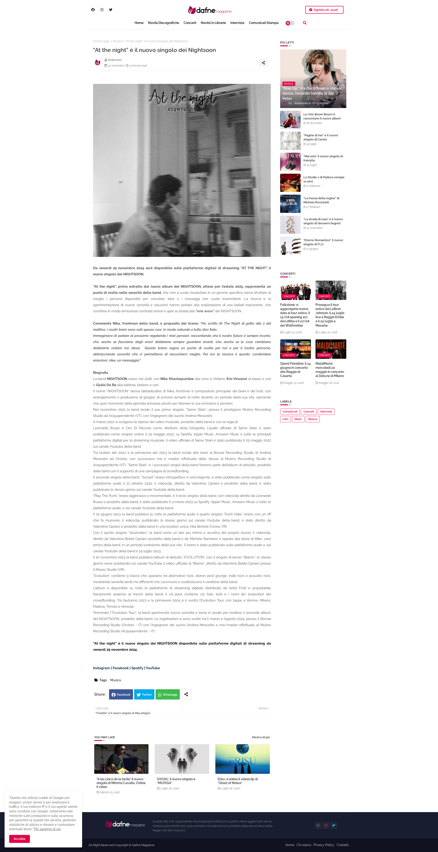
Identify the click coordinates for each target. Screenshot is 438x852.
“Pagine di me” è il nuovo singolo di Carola (320, 137)
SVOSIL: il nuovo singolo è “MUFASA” (176, 781)
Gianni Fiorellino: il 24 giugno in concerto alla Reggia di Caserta (295, 370)
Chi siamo (304, 845)
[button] (304, 22)
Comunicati (290, 411)
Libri (285, 419)
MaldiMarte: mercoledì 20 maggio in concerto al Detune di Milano (329, 370)
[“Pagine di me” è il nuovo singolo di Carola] (290, 141)
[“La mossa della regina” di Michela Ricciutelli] (290, 204)
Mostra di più (261, 737)
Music (298, 419)
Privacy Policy (323, 845)
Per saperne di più (47, 829)
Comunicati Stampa (264, 23)
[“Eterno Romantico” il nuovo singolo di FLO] (290, 246)
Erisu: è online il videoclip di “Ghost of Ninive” (238, 781)
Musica (117, 41)
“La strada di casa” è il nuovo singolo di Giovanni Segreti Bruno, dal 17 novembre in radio (323, 225)
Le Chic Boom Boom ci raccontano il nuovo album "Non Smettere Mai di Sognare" (322, 121)
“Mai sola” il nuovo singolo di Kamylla (323, 158)
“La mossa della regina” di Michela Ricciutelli (321, 200)
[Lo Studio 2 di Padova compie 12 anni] (290, 183)
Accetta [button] (19, 839)
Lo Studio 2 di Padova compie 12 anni (323, 179)
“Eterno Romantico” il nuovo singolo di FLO (323, 242)
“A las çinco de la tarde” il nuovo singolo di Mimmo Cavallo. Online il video (121, 783)
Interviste (237, 23)
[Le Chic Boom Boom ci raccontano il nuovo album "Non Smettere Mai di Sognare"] (290, 120)
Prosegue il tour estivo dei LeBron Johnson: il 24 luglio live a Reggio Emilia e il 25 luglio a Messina (329, 315)
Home (139, 23)
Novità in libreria (213, 23)
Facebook (123, 694)
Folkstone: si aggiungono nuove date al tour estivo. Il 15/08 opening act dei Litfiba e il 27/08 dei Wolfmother (295, 315)
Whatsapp (170, 694)
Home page (101, 41)
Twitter (147, 694)
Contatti (343, 845)
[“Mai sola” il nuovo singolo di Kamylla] (290, 162)
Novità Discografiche (163, 23)
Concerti (190, 23)
